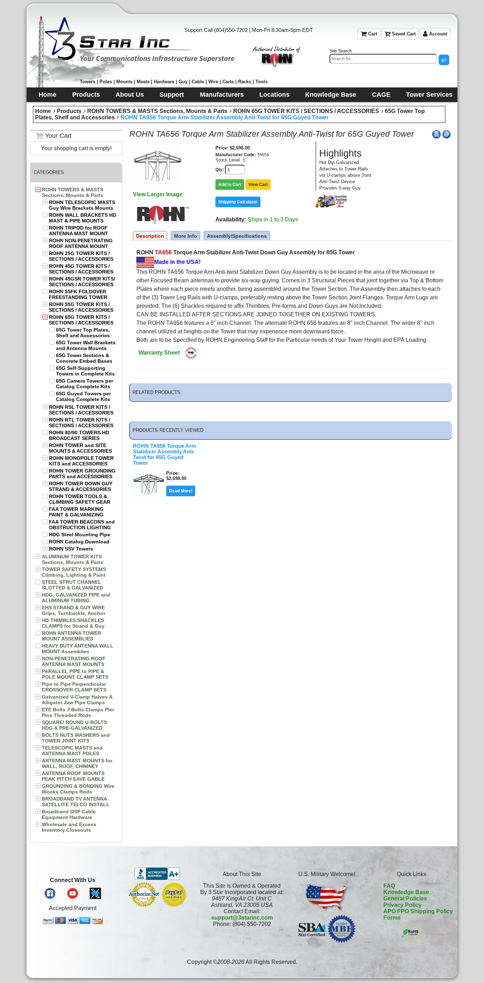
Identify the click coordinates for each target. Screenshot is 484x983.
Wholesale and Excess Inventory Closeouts (69, 827)
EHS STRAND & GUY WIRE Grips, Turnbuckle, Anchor (73, 610)
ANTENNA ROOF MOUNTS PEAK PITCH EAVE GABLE (73, 776)
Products (69, 111)
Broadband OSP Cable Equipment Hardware (69, 814)
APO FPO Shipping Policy (418, 911)
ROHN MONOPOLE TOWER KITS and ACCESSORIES (81, 461)
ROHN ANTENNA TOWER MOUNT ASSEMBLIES (71, 636)
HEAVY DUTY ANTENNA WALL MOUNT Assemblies (77, 648)
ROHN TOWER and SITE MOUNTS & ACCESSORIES (80, 448)
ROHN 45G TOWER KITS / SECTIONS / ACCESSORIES (81, 269)
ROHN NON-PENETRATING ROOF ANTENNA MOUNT (81, 243)
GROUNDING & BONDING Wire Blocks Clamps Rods (78, 789)
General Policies (405, 899)
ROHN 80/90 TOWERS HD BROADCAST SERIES (79, 435)
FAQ (389, 886)
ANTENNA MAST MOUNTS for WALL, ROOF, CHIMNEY (77, 763)
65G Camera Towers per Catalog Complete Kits (84, 383)
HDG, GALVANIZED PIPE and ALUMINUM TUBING (76, 597)
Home (43, 111)
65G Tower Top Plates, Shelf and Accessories (83, 332)
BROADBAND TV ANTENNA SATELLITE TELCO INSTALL (75, 801)
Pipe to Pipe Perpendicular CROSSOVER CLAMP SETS (74, 687)
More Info (185, 236)
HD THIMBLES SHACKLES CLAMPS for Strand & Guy (73, 623)
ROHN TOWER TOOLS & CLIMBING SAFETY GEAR (79, 499)
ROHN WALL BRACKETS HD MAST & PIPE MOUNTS (82, 218)
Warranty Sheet (159, 353)
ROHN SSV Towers (71, 549)
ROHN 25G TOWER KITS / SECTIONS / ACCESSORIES (81, 256)
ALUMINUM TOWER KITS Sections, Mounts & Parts (72, 559)
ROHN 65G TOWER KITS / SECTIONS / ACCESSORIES (306, 111)
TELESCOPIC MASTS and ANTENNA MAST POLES (72, 750)
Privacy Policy (402, 905)
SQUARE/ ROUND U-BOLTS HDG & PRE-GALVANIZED (74, 725)
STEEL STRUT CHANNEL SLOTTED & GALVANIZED (72, 585)
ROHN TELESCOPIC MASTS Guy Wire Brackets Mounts (82, 205)
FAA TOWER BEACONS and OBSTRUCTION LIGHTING (82, 524)
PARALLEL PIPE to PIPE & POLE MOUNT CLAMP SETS (75, 674)
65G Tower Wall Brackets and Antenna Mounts (86, 345)
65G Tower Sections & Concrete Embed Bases (84, 358)
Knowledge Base (406, 892)
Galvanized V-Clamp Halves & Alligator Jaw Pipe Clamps (77, 699)
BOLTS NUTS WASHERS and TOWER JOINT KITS (76, 738)
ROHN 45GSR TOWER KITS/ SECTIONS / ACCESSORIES (82, 281)
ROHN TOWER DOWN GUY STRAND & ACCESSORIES (80, 486)
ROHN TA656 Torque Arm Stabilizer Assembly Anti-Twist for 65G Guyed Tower (224, 117)
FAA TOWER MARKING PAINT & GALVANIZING (76, 512)
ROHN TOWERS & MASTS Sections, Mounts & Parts (157, 111)
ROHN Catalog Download (79, 541)
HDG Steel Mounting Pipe (79, 534)
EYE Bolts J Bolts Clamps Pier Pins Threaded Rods (78, 712)
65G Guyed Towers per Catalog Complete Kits (83, 396)
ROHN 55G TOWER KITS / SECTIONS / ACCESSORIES (81, 307)
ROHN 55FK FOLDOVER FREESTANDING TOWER (78, 294)
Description (150, 236)
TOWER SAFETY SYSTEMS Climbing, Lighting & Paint (74, 572)
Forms (392, 918)
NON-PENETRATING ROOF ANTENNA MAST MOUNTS (74, 661)
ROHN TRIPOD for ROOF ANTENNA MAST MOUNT (78, 230)
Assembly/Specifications (237, 236)
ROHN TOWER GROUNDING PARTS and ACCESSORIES (82, 473)
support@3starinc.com (242, 918)
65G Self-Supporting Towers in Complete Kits (85, 371)
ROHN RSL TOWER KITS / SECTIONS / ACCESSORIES (81, 410)
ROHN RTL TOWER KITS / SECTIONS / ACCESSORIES (81, 422)
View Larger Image (157, 194)
